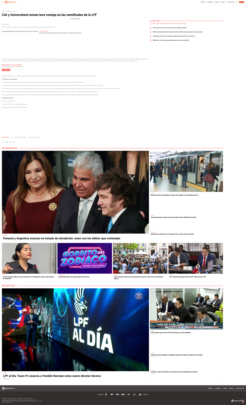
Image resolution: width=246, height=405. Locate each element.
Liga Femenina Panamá (20, 137)
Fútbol (3, 11)
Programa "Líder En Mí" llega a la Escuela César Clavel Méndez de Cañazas (174, 372)
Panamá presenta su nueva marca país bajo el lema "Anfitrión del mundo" (170, 27)
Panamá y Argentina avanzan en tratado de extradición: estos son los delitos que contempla (61, 238)
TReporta (203, 2)
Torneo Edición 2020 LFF (34, 137)
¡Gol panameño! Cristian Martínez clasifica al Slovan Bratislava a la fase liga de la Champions (60, 33)
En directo (241, 2)
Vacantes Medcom (27, 398)
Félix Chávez (153, 334)
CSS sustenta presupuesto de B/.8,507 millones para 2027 (187, 277)
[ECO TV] (123, 395)
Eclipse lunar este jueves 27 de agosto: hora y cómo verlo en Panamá (172, 234)
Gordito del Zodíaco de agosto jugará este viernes (73, 277)
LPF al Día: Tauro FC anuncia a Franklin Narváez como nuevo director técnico (52, 376)
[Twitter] (6, 142)
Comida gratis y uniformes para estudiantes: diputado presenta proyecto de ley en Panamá (174, 36)
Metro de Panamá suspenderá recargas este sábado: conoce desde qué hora (174, 195)
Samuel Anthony (6, 378)
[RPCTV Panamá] (106, 395)
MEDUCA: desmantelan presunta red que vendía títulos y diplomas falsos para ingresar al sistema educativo (178, 32)
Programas (210, 2)
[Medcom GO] (100, 395)
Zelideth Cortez (153, 356)
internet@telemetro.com (8, 402)
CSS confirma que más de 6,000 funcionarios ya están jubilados (171, 332)
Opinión (217, 2)
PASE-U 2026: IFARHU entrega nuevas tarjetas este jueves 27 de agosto (169, 23)
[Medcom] (145, 395)
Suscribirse (6, 69)
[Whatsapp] (10, 142)
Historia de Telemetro (18, 398)
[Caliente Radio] (134, 395)
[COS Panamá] (117, 395)
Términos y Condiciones (7, 398)
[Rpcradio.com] (128, 395)
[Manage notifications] (243, 402)
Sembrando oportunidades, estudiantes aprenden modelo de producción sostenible (177, 355)
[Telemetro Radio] (140, 395)
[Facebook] (3, 142)
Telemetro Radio (231, 2)
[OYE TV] (112, 395)
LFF (11, 137)
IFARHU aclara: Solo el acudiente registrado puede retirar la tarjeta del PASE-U (171, 40)
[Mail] (13, 142)
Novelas (223, 2)
